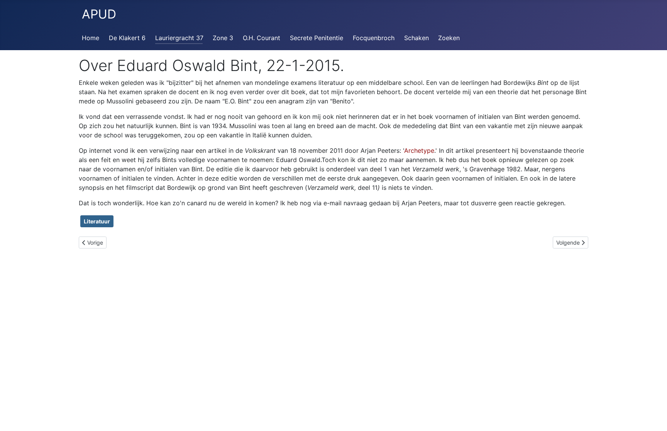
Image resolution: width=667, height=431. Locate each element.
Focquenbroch (373, 38)
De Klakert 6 (127, 38)
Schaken (416, 38)
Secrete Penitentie (316, 38)
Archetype (419, 150)
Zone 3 (223, 38)
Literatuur (97, 221)
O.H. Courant (261, 38)
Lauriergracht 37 (179, 38)
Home (90, 38)
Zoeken (449, 38)
